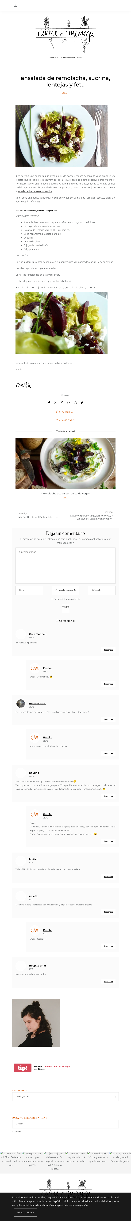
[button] (20, 471)
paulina (34, 772)
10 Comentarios (67, 420)
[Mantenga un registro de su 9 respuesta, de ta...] (76, 1163)
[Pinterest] (62, 403)
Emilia (69, 412)
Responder (108, 650)
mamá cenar (37, 703)
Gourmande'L (38, 634)
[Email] (69, 403)
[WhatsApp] (75, 403)
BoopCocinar (37, 965)
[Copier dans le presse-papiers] (82, 403)
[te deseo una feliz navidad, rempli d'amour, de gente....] (120, 1163)
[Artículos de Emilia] (58, 412)
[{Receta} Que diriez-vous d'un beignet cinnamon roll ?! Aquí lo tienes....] (55, 1163)
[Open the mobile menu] (115, 5)
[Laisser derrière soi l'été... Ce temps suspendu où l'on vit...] (11, 1163)
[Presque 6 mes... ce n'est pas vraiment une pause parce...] (33, 1163)
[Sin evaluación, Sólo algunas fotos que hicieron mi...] (98, 1163)
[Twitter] (55, 403)
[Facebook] (49, 403)
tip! (22, 1067)
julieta (33, 896)
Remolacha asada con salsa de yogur (65, 493)
